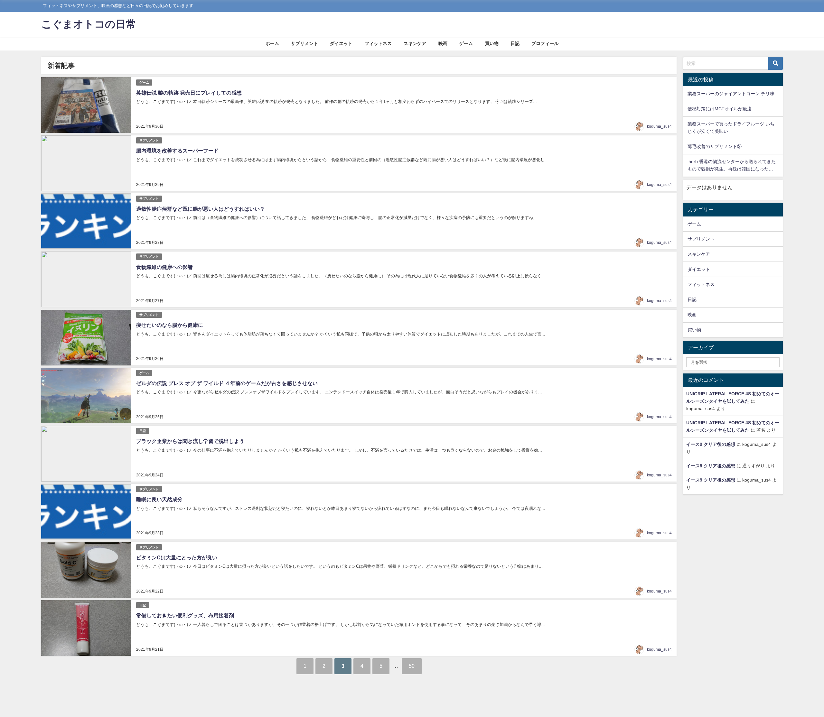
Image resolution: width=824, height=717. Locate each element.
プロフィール (544, 43)
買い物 (492, 43)
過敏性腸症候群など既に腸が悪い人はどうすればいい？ (200, 208)
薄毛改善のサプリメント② (715, 146)
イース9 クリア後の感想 (710, 444)
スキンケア (415, 43)
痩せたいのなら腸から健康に (169, 324)
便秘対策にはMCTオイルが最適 (720, 108)
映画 (442, 43)
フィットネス (378, 43)
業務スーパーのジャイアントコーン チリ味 (731, 93)
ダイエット (341, 43)
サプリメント (304, 43)
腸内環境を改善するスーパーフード (177, 150)
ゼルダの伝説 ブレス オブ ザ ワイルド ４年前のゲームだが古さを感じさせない (227, 383)
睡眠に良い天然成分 (159, 499)
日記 (515, 43)
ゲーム (466, 43)
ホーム (272, 43)
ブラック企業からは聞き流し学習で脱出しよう (190, 441)
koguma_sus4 (659, 126)
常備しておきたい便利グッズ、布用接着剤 (185, 615)
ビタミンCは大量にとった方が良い (176, 557)
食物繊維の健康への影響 (164, 267)
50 (412, 665)
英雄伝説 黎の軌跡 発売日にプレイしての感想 (189, 92)
